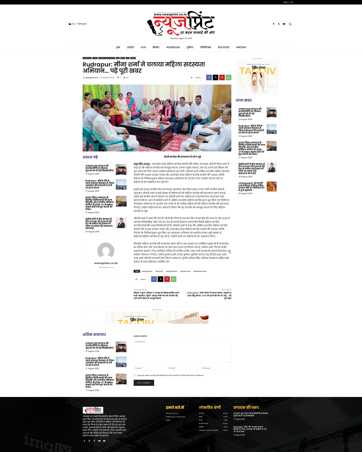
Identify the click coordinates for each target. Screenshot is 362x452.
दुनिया (122, 58)
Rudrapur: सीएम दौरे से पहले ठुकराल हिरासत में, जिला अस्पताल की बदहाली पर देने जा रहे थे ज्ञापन (99, 184)
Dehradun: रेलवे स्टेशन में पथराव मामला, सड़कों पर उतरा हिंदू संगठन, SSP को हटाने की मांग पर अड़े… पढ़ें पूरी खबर (209, 295)
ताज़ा (117, 58)
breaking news (147, 271)
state (95, 58)
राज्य (127, 58)
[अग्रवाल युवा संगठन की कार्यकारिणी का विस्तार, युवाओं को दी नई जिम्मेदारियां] (121, 169)
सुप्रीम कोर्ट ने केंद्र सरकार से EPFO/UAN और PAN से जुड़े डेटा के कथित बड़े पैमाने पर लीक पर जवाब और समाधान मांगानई (99, 223)
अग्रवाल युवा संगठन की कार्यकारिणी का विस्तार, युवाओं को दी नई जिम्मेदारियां (99, 168)
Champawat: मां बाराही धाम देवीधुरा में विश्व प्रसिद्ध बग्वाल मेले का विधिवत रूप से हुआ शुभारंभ (251, 187)
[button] (290, 24)
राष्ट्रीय (133, 58)
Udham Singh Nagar (107, 58)
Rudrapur (87, 58)
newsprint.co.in (91, 77)
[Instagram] (89, 441)
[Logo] (106, 410)
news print (159, 271)
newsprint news (171, 271)
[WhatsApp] (228, 77)
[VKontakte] (99, 441)
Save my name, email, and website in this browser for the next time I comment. (170, 375)
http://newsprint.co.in (106, 267)
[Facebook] (273, 24)
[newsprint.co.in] (105, 250)
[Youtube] (284, 24)
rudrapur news (185, 271)
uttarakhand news (199, 271)
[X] (279, 24)
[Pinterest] (222, 77)
